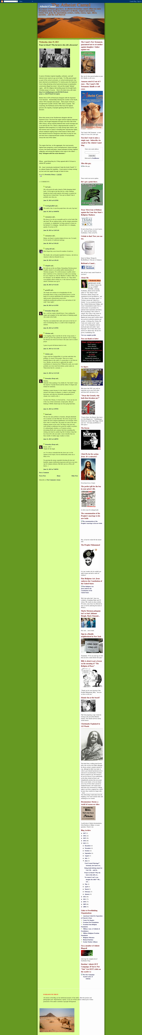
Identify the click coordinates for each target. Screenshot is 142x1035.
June (86, 861)
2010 (84, 902)
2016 (84, 836)
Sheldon (47, 354)
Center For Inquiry (88, 920)
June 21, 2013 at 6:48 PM (50, 439)
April (86, 887)
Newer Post (42, 476)
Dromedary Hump (50, 311)
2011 (84, 899)
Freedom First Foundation (91, 922)
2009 (84, 904)
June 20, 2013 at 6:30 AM (50, 260)
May (86, 884)
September (88, 853)
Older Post (74, 476)
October (87, 851)
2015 (84, 838)
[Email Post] (58, 176)
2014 (84, 841)
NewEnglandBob (50, 206)
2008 (84, 907)
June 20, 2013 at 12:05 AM (51, 230)
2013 (84, 843)
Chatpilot (47, 266)
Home (58, 476)
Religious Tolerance (88, 937)
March (87, 889)
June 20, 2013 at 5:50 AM (50, 243)
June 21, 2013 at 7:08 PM (50, 469)
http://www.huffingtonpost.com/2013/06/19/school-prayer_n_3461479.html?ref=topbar (53, 93)
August (87, 856)
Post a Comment (44, 472)
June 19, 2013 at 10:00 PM (51, 211)
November (88, 848)
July (86, 858)
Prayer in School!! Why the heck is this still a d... (92, 874)
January (87, 894)
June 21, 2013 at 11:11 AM (51, 349)
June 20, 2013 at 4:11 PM (50, 305)
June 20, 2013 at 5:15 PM (50, 328)
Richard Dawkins (88, 940)
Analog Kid (48, 249)
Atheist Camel (48, 6)
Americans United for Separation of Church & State (91, 917)
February (88, 892)
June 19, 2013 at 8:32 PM (50, 200)
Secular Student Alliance (90, 942)
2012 (84, 897)
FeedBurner (95, 158)
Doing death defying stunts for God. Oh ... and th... (93, 869)
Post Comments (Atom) (53, 480)
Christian (47, 333)
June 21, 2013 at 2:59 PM (50, 409)
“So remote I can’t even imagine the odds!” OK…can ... (92, 879)
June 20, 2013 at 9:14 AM (50, 285)
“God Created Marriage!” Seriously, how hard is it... (92, 864)
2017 (84, 833)
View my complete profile (88, 335)
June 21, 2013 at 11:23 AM (51, 373)
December (88, 846)
